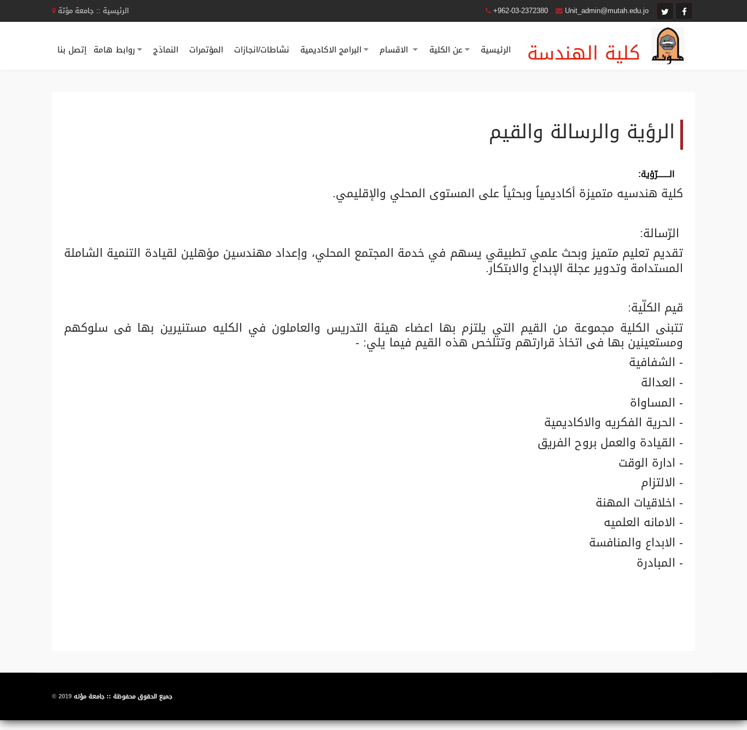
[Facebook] (684, 11)
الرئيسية (496, 50)
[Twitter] (665, 11)
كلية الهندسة (583, 53)
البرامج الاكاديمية (330, 50)
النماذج (165, 50)
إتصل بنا (71, 50)
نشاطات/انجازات (261, 50)
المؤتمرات (206, 50)
